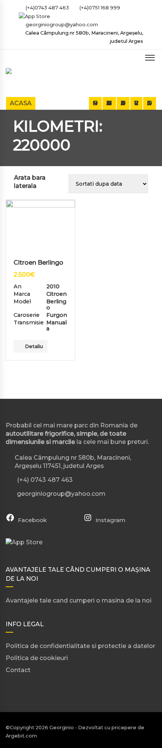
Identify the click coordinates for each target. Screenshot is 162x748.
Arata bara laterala (30, 181)
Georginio (61, 727)
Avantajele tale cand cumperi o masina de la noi (78, 600)
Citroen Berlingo (38, 262)
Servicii (136, 103)
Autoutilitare (123, 103)
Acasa (21, 103)
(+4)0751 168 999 (99, 8)
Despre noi (95, 103)
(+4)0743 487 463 (46, 8)
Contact (149, 103)
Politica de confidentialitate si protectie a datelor (80, 646)
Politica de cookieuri (37, 658)
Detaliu (34, 346)
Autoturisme (109, 103)
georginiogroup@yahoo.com (62, 24)
